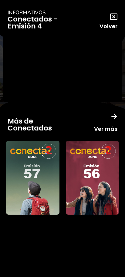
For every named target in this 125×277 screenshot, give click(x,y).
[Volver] (113, 16)
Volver (108, 26)
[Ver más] (114, 116)
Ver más (105, 129)
